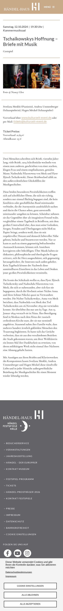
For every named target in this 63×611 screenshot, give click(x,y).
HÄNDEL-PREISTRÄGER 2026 (23, 492)
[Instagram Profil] (27, 553)
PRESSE (10, 508)
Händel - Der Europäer (21, 462)
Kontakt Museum (17, 469)
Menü (47, 7)
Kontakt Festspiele (19, 498)
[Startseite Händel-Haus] (21, 7)
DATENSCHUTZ (15, 521)
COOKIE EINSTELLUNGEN (21, 534)
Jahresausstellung (19, 456)
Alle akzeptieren (30, 604)
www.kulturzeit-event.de (36, 117)
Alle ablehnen (30, 595)
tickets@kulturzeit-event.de (30, 121)
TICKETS (11, 485)
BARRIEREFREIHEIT (17, 528)
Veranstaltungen (18, 449)
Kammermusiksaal (14, 30)
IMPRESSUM (13, 515)
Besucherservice (17, 443)
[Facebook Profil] (7, 553)
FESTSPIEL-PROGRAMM (20, 479)
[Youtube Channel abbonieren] (17, 553)
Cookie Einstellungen (30, 586)
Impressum (11, 576)
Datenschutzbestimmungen (19, 572)
